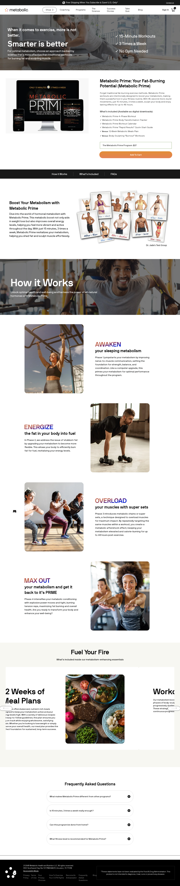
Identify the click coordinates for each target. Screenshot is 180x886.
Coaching (64, 10)
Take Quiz (127, 9)
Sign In (165, 10)
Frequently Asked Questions (83, 877)
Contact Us (170, 3)
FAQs (114, 173)
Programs (81, 10)
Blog (140, 10)
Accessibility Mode (31, 871)
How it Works (59, 173)
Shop (48, 10)
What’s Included (88, 173)
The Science (96, 9)
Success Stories (111, 9)
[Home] (17, 10)
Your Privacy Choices (41, 877)
